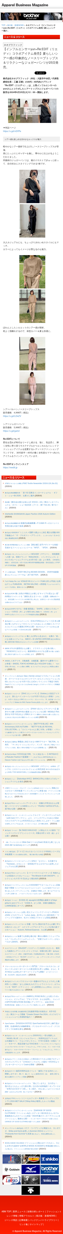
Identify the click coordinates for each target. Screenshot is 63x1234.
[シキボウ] (50, 1158)
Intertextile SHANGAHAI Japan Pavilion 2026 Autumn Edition (30, 513)
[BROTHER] (50, 1169)
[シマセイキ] (50, 1179)
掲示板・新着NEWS (15, 25)
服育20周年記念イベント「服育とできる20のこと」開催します (32, 1073)
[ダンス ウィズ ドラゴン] (31, 1179)
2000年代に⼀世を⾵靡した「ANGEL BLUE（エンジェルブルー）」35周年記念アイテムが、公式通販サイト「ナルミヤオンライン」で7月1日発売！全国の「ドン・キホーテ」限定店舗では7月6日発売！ (32, 1044)
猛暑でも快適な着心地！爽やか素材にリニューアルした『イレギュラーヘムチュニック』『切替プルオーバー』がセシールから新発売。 (32, 939)
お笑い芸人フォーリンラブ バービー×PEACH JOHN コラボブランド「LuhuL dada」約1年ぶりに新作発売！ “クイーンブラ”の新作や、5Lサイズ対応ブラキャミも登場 (32, 915)
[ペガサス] (12, 1179)
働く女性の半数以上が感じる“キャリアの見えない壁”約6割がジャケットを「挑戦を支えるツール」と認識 (32, 597)
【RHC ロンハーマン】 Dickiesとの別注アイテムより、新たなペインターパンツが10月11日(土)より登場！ (32, 697)
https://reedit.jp (10, 467)
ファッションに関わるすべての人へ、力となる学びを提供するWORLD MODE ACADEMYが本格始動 (32, 1145)
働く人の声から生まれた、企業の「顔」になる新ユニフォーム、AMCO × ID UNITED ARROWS (32, 639)
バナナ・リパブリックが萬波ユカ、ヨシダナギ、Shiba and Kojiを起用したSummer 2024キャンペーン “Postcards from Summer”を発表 (32, 1131)
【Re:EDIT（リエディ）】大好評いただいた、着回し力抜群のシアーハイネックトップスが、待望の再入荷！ (32, 954)
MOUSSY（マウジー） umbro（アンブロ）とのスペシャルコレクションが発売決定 (32, 769)
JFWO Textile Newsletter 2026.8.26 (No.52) (31, 483)
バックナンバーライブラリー (43, 1219)
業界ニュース (19, 1211)
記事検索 (23, 1219)
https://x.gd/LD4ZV (12, 416)
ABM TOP (6, 1211)
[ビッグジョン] (31, 1158)
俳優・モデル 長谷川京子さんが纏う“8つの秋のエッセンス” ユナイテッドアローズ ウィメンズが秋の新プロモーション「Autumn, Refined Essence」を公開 (32, 927)
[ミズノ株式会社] (31, 1169)
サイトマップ (36, 1224)
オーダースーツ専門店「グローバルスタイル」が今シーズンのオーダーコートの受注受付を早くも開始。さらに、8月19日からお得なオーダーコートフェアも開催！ (32, 970)
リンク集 (23, 1224)
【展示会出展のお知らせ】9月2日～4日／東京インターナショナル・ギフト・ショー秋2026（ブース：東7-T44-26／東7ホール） (32, 505)
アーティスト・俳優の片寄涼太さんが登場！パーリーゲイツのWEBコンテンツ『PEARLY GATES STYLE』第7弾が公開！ (32, 806)
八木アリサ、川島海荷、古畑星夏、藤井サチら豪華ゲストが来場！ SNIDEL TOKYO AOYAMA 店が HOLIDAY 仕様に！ (32, 665)
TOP (3, 25)
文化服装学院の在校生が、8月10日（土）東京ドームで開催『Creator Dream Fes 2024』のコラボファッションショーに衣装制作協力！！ (32, 1014)
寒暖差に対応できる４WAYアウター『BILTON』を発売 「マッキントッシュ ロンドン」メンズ (32, 744)
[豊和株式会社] (12, 1158)
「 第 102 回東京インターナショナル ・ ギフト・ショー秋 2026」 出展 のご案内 (31, 494)
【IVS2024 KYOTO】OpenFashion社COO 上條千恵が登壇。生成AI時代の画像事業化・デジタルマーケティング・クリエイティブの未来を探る (32, 1026)
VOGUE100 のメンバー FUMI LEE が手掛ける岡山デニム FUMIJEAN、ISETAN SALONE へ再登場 (32, 584)
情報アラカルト (26, 1215)
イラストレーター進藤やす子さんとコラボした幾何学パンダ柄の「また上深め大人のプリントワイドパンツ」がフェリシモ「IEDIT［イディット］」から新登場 (32, 985)
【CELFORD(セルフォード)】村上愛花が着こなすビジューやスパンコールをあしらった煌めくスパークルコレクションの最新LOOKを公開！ (32, 625)
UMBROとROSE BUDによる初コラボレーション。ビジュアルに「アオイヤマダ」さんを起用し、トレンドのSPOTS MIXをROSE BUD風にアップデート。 (32, 1000)
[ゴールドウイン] (12, 1169)
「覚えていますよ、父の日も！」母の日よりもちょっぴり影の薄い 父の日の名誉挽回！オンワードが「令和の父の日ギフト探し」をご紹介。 (32, 1087)
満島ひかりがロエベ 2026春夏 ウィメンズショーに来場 (32, 792)
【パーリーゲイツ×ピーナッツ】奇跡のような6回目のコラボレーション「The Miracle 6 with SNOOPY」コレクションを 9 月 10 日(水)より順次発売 (32, 875)
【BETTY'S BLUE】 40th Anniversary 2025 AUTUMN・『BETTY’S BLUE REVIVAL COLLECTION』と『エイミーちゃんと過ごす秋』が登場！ (32, 729)
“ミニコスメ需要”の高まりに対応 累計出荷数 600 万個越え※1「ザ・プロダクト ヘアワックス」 (32, 535)
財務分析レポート (36, 1211)
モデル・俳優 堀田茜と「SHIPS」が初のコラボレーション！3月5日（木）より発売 (32, 611)
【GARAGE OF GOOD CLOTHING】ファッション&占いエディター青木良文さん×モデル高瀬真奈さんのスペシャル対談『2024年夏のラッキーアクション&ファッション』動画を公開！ (32, 1116)
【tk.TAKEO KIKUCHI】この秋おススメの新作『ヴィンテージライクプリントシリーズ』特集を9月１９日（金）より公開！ (32, 833)
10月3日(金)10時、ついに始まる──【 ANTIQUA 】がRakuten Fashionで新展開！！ (32, 757)
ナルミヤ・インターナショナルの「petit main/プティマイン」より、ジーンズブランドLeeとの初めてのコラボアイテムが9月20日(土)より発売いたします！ (32, 819)
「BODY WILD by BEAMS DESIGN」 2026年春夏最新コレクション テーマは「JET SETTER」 (32, 573)
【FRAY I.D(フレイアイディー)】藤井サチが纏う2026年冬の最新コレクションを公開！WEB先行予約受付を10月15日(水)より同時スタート (32, 712)
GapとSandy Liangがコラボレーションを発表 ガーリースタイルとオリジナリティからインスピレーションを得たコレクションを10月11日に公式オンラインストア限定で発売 (32, 679)
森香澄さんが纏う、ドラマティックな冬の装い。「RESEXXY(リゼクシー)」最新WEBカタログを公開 (32, 651)
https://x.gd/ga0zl (11, 430)
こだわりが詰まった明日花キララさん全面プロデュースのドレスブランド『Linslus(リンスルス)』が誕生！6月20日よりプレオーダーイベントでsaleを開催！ (32, 1062)
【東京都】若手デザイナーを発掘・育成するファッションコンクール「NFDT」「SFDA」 (32, 546)
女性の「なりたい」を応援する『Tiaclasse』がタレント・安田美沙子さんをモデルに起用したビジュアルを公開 (32, 863)
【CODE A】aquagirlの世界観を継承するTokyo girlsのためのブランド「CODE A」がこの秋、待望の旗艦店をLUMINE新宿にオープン (31, 903)
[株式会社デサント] (31, 1189)
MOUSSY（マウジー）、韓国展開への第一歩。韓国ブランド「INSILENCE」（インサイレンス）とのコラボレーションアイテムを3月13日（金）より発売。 (32, 559)
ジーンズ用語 (10, 1219)
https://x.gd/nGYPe (12, 131)
